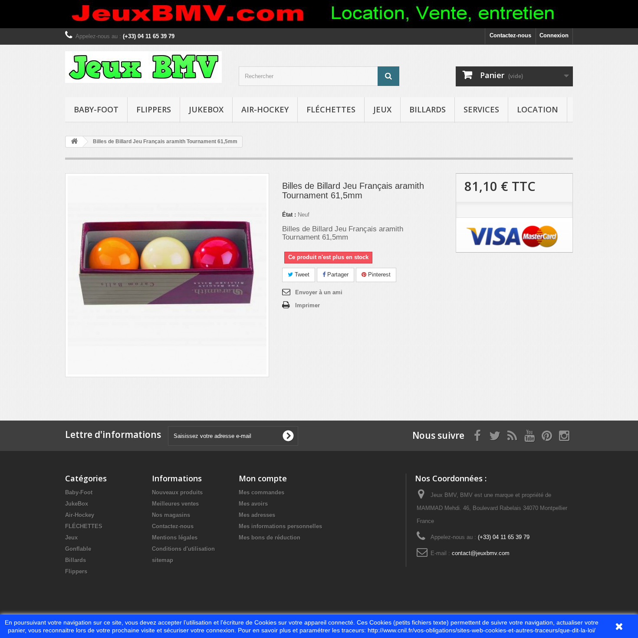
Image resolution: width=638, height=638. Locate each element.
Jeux (382, 109)
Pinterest (378, 274)
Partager (337, 274)
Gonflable (78, 549)
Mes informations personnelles (280, 526)
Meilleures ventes (175, 503)
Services (481, 109)
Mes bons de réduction (269, 537)
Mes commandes (261, 492)
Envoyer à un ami (318, 292)
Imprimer (307, 305)
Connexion (554, 35)
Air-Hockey (265, 109)
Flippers (153, 109)
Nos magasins (171, 515)
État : (289, 214)
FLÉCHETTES (330, 109)
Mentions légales (174, 537)
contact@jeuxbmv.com (481, 553)
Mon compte (263, 478)
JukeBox (206, 109)
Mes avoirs (253, 503)
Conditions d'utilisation (183, 549)
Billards (427, 109)
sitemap (162, 560)
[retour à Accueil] (74, 141)
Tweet (301, 274)
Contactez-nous (510, 35)
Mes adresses (257, 515)
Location (537, 109)
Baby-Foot (96, 109)
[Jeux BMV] (145, 67)
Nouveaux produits (177, 492)
